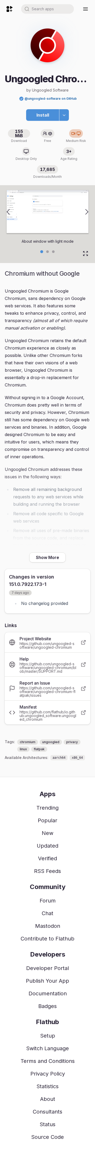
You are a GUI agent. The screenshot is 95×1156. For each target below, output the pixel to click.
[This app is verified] (21, 98)
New (47, 833)
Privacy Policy (47, 1074)
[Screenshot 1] (47, 251)
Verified (47, 858)
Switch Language (47, 1048)
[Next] (87, 212)
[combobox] (47, 9)
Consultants (47, 1112)
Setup (47, 1036)
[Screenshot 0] (41, 251)
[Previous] (8, 212)
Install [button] (42, 115)
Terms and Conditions (48, 1061)
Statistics (47, 1086)
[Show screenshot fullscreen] (85, 253)
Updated (47, 846)
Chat (47, 913)
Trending (47, 808)
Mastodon (47, 926)
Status (47, 1124)
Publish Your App (47, 981)
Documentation (47, 993)
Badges (47, 1006)
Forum (48, 900)
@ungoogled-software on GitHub (51, 99)
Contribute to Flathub (47, 938)
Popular (47, 820)
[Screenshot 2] (53, 251)
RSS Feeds (47, 871)
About (47, 1099)
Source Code (47, 1137)
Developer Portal (47, 968)
